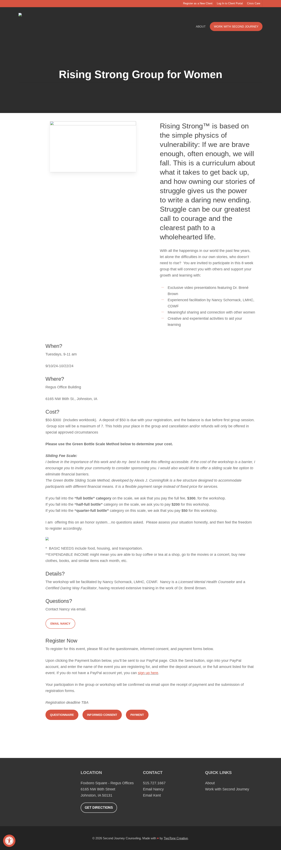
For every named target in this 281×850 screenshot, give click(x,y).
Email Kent (152, 795)
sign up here (148, 673)
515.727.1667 (154, 783)
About (210, 783)
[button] (9, 841)
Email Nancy (153, 789)
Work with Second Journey (227, 789)
